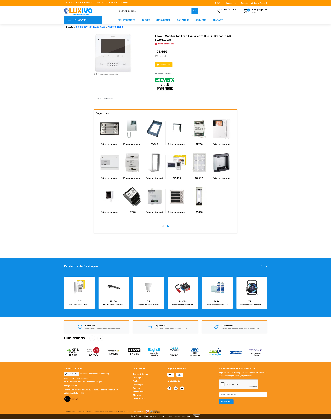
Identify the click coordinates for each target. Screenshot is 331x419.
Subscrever (226, 401)
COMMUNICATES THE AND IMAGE (90, 27)
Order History (139, 399)
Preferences (230, 9)
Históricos (90, 326)
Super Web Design (138, 412)
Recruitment (138, 392)
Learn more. (186, 416)
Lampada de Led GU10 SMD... (148, 305)
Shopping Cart (259, 9)
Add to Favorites (164, 74)
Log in (245, 3)
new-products (126, 20)
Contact (218, 20)
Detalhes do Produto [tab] (104, 99)
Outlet (145, 20)
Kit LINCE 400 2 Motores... (114, 305)
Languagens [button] (231, 3)
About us (200, 20)
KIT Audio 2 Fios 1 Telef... (79, 305)
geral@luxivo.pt (70, 386)
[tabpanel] (221, 150)
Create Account (260, 3)
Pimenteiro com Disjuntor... (183, 305)
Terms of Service (140, 374)
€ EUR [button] (217, 3)
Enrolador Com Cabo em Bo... (252, 305)
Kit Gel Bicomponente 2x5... (217, 305)
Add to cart (165, 64)
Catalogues (163, 20)
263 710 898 (72, 374)
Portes (136, 381)
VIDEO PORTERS (115, 27)
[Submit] (194, 11)
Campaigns (183, 20)
